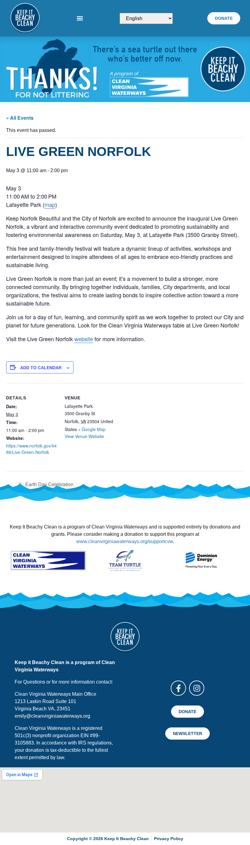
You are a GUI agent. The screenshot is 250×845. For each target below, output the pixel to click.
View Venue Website (84, 436)
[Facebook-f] (178, 688)
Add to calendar (41, 367)
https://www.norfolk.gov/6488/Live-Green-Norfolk (31, 449)
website (83, 339)
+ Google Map (91, 429)
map (50, 204)
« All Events (20, 117)
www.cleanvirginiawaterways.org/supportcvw (124, 541)
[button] (80, 18)
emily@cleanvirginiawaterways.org (52, 716)
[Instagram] (196, 688)
